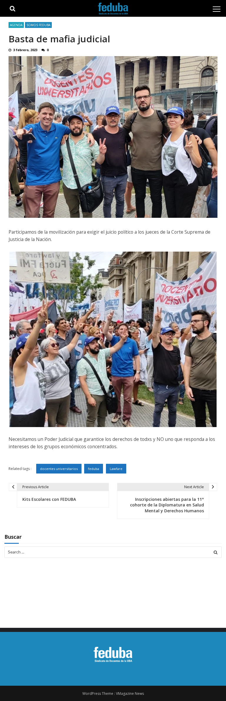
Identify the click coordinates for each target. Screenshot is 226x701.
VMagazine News (130, 693)
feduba (93, 468)
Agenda (16, 25)
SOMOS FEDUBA (38, 25)
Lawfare (116, 468)
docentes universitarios (59, 468)
